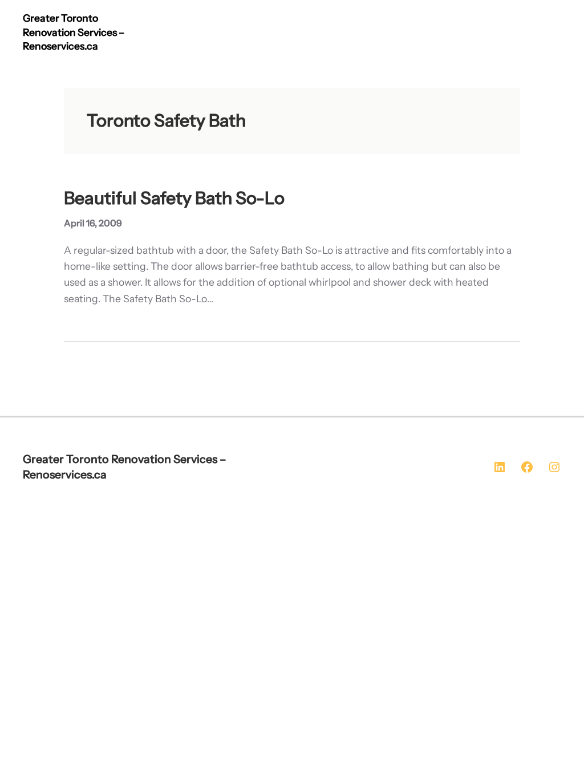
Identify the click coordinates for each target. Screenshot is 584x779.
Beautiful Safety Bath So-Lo (174, 198)
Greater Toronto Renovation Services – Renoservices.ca (73, 32)
